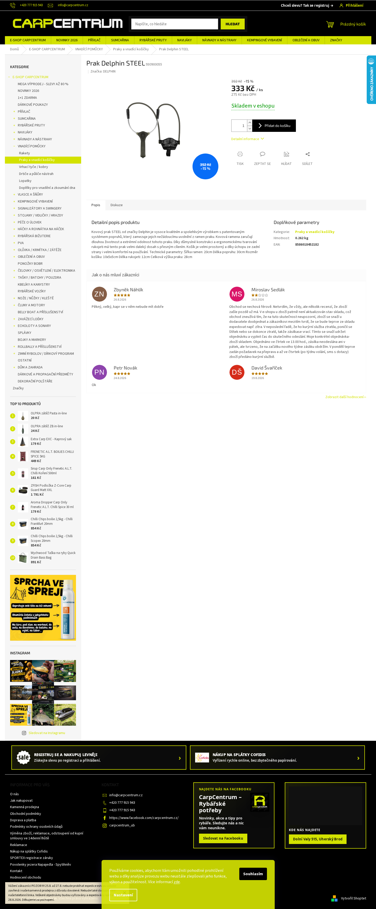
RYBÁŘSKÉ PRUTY (31, 125)
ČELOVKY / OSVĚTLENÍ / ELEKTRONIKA (46, 270)
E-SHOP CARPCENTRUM (30, 77)
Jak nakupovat (21, 800)
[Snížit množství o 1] (249, 129)
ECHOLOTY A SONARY (34, 325)
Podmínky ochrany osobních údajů (36, 826)
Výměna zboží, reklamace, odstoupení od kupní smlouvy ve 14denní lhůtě (46, 836)
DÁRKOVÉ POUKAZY (33, 104)
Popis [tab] (95, 205)
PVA (21, 243)
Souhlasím (253, 874)
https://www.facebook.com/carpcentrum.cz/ (144, 817)
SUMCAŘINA (27, 118)
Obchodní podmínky (25, 813)
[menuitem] (28, 40)
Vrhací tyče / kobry (33, 167)
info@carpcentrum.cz (126, 795)
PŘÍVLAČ (24, 111)
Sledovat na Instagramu (47, 733)
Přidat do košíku (277, 125)
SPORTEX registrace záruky (31, 857)
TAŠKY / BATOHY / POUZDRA (39, 277)
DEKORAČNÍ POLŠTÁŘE (35, 381)
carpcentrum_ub (122, 825)
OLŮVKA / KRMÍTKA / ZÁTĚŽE (40, 250)
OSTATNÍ (25, 360)
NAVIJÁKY (25, 132)
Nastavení (123, 895)
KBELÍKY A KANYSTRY (34, 284)
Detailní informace (245, 139)
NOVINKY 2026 (28, 90)
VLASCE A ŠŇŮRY (30, 194)
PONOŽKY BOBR (30, 263)
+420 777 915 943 (122, 802)
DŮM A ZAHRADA (30, 367)
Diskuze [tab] (117, 205)
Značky (18, 388)
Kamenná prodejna (24, 807)
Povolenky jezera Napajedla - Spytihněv (40, 864)
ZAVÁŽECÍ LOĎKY (30, 319)
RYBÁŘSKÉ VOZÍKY (32, 291)
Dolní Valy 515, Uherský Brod (317, 839)
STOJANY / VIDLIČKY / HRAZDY (40, 215)
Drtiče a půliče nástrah (36, 173)
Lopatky (25, 180)
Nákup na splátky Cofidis (29, 851)
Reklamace (18, 845)
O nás (14, 794)
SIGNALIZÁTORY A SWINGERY (40, 208)
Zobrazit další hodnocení (344, 397)
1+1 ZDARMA (27, 97)
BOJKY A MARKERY (32, 339)
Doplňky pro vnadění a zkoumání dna (47, 187)
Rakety (24, 153)
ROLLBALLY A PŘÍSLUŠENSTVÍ (40, 346)
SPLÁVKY (24, 332)
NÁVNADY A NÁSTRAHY (35, 139)
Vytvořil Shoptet (353, 898)
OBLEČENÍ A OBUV (31, 256)
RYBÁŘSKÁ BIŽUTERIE (34, 236)
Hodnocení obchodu (25, 877)
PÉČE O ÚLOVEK (30, 222)
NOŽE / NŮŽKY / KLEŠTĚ (36, 298)
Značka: (103, 71)
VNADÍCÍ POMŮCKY (31, 146)
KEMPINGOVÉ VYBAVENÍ (35, 201)
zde (177, 882)
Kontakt (16, 871)
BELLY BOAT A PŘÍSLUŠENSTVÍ (40, 312)
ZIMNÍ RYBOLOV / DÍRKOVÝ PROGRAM (46, 353)
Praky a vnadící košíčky (37, 160)
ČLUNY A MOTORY (31, 305)
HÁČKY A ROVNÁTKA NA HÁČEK (41, 229)
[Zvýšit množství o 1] (249, 123)
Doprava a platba (23, 820)
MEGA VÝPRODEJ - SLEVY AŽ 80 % (43, 84)
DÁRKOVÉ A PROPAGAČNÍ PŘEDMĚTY (45, 374)
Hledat (233, 24)
